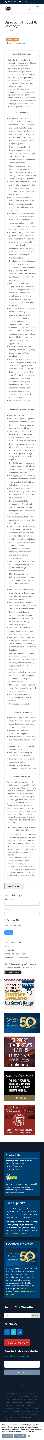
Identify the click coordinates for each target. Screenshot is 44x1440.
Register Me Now (17, 1342)
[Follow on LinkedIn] (19, 1332)
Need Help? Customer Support (16, 957)
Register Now (9, 950)
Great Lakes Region (17, 43)
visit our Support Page (16, 1233)
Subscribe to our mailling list (17, 1356)
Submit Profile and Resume (15, 954)
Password (8, 909)
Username (8, 899)
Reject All (8, 1436)
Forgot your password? (13, 925)
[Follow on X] (13, 1332)
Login (6, 946)
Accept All (20, 1436)
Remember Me (13, 920)
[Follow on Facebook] (7, 1332)
